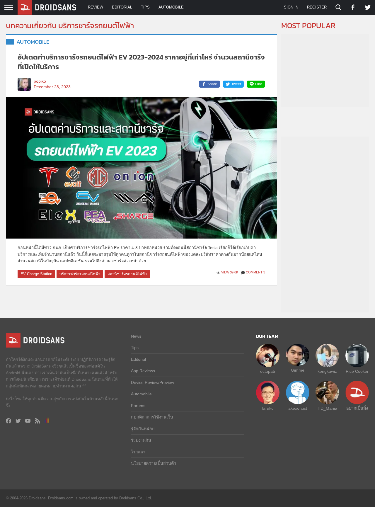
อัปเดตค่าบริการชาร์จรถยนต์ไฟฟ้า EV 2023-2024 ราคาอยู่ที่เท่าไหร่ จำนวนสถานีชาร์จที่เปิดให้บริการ (141, 62)
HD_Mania (327, 408)
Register (317, 7)
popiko (40, 81)
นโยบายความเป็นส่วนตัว (153, 463)
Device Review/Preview (152, 382)
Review (95, 7)
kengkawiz (327, 371)
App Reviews (143, 370)
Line (258, 84)
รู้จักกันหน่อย (142, 428)
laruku (268, 408)
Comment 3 (255, 272)
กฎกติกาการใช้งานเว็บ (152, 417)
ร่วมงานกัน (141, 440)
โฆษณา (138, 452)
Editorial (122, 7)
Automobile (171, 7)
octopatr (267, 371)
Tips (145, 7)
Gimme (297, 370)
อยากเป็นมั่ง (357, 408)
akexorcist (297, 408)
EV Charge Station (36, 274)
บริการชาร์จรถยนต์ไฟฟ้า (79, 274)
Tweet (236, 84)
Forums (138, 405)
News (136, 336)
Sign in (291, 7)
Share (212, 84)
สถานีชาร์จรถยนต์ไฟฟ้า (127, 274)
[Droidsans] (47, 7)
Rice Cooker (357, 371)
